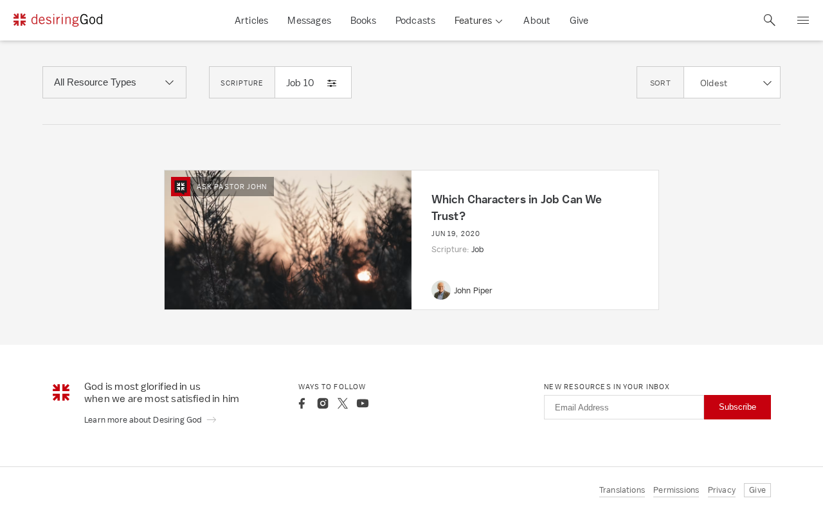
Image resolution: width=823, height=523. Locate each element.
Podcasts (415, 20)
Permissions (676, 489)
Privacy (722, 489)
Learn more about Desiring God (144, 419)
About (536, 20)
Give (579, 20)
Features (473, 20)
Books (363, 20)
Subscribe (737, 407)
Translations (622, 489)
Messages (309, 20)
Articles (252, 20)
